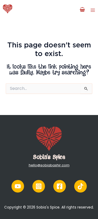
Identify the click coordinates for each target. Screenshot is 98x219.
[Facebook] (59, 186)
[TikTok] (80, 186)
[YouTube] (17, 186)
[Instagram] (38, 186)
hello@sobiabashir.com (49, 165)
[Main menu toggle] (93, 10)
